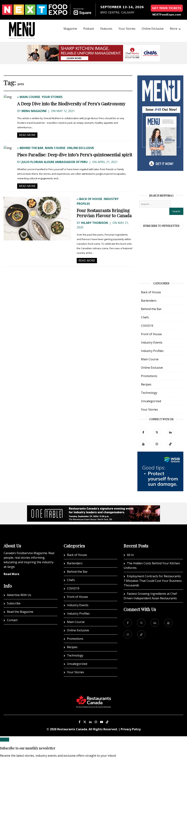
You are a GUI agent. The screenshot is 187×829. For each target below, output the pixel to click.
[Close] (4, 740)
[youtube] (143, 444)
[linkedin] (170, 432)
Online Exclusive (153, 29)
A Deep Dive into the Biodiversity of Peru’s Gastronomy (71, 103)
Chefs (145, 317)
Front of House (151, 334)
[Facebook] (143, 432)
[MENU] (22, 25)
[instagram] (157, 444)
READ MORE (27, 135)
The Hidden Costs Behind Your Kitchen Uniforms (152, 565)
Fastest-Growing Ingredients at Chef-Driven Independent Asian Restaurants (151, 596)
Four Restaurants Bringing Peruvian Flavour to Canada (104, 212)
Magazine (70, 29)
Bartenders (149, 301)
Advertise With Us (19, 595)
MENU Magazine (34, 111)
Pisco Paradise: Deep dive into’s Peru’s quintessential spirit (74, 154)
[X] (84, 722)
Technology (149, 393)
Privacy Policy (131, 729)
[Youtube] (101, 722)
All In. (130, 555)
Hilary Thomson (94, 223)
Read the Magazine (20, 612)
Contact (12, 620)
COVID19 (147, 326)
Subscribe (13, 603)
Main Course (30, 97)
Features (106, 29)
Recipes (146, 384)
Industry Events (151, 342)
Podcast (88, 29)
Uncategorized (151, 401)
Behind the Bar (31, 148)
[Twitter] (157, 432)
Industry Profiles (152, 351)
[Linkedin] (90, 722)
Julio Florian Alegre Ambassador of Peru (55, 162)
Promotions (149, 376)
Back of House (90, 199)
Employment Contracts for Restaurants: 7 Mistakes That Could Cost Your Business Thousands (153, 580)
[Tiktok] (170, 444)
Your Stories (127, 29)
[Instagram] (96, 722)
